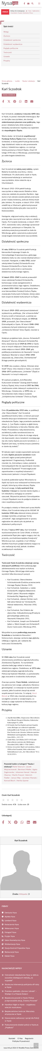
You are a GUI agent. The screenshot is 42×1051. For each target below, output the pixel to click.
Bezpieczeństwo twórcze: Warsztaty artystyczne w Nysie (19, 1012)
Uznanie (7, 56)
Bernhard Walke (24, 769)
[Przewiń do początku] (36, 1045)
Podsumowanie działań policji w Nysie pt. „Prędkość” (22, 1026)
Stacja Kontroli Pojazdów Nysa (17, 948)
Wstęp (6, 32)
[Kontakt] (28, 3)
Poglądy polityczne (11, 48)
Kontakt (12, 1038)
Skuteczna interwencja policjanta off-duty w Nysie (22, 986)
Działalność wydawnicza (13, 44)
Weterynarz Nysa (12, 928)
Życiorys (7, 36)
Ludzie (17, 81)
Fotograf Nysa (10, 932)
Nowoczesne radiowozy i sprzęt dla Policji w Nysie (22, 1019)
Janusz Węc (16, 778)
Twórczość (8, 52)
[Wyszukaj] (32, 4)
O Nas (20, 1038)
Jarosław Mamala (29, 778)
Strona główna (7, 81)
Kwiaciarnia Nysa (12, 924)
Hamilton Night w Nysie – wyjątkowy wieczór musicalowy (20, 1006)
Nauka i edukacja (28, 81)
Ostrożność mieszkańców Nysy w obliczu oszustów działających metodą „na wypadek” (21, 977)
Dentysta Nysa (11, 913)
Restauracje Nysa (12, 952)
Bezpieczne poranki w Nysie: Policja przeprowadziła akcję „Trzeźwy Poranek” (21, 999)
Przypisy (7, 61)
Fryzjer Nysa (10, 936)
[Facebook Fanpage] (24, 3)
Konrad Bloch (9, 781)
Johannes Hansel (22, 772)
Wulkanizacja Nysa (12, 944)
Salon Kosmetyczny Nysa (15, 940)
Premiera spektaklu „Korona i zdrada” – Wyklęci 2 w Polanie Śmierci (21, 992)
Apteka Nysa (10, 917)
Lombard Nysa (10, 920)
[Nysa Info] (9, 3)
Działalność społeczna (12, 40)
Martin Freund (18, 775)
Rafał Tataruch (19, 767)
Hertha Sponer (23, 781)
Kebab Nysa (9, 956)
